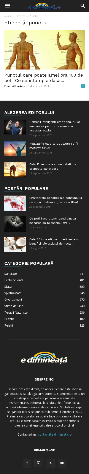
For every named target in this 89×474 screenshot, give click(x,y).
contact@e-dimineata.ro (55, 434)
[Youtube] (62, 463)
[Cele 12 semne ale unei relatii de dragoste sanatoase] (15, 169)
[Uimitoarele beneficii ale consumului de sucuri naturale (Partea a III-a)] (15, 203)
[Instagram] (38, 463)
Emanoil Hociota (14, 86)
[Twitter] (50, 463)
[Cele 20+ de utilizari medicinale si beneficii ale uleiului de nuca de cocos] (15, 244)
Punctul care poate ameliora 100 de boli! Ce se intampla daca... (43, 77)
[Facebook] (27, 463)
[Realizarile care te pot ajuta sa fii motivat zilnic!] (15, 148)
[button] (7, 6)
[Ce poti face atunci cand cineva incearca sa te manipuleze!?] (15, 224)
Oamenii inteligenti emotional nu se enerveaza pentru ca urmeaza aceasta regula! (55, 126)
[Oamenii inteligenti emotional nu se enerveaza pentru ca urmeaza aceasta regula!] (15, 127)
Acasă (8, 16)
